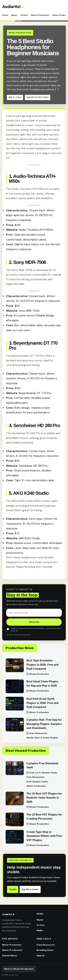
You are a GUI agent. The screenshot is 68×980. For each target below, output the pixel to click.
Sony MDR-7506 (29, 311)
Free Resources (38, 733)
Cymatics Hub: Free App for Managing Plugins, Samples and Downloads (44, 723)
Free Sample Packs (37, 781)
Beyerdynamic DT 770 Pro (35, 393)
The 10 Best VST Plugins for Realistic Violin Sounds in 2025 (44, 797)
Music (14, 15)
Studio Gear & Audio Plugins (42, 737)
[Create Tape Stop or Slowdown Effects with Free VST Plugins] (15, 837)
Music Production (40, 15)
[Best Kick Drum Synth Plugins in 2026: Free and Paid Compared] (15, 703)
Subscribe (34, 622)
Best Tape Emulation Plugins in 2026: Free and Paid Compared (42, 664)
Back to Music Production (19, 968)
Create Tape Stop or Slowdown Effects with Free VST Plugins (44, 836)
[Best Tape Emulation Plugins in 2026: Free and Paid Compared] (15, 665)
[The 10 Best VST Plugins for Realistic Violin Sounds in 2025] (15, 798)
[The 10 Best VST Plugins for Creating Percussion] (15, 819)
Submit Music (9, 955)
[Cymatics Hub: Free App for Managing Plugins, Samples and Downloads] (15, 724)
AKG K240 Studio (29, 538)
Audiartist (11, 6)
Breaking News (45, 950)
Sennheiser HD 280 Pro (33, 466)
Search (41, 955)
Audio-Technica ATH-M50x (36, 230)
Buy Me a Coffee (30, 889)
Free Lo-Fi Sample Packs (43, 772)
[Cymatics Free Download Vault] (15, 768)
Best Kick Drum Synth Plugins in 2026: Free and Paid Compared (42, 702)
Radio (40, 930)
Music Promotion (11, 944)
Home (5, 15)
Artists (24, 15)
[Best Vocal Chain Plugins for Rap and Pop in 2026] (15, 686)
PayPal (12, 889)
